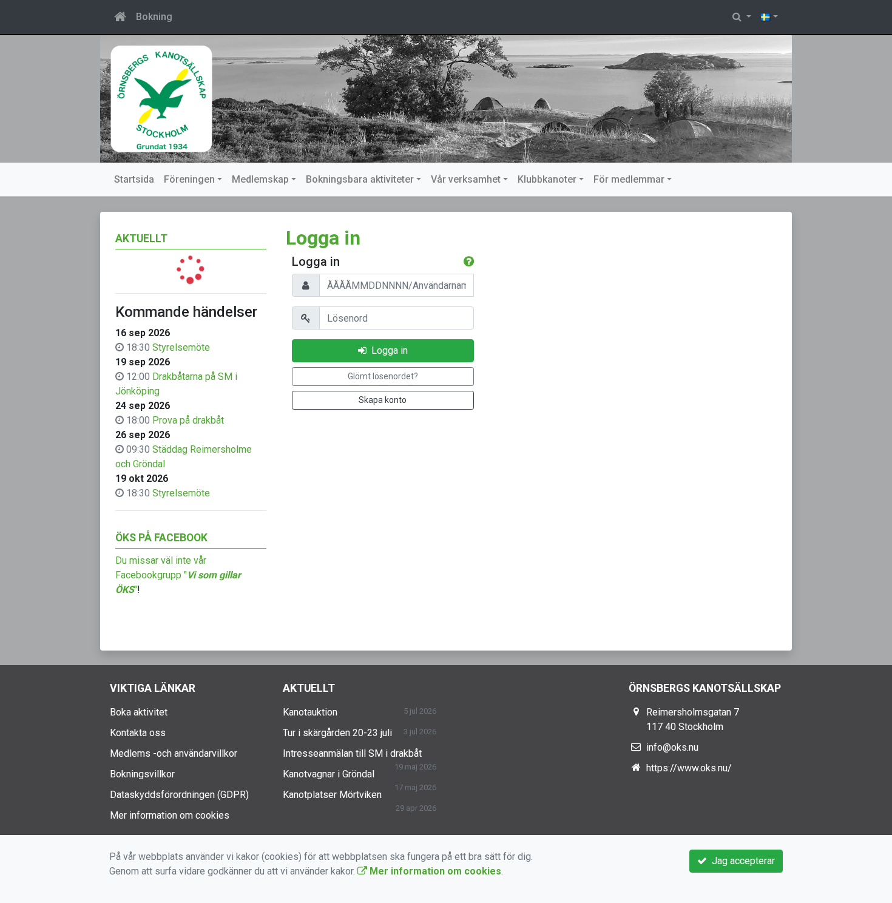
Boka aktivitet (138, 712)
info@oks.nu (672, 747)
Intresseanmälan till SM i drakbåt (352, 753)
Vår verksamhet (466, 179)
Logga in (387, 350)
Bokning (154, 16)
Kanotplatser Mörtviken (332, 794)
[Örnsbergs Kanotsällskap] (446, 99)
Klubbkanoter (547, 179)
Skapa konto (383, 400)
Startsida (134, 179)
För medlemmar (628, 179)
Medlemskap (260, 179)
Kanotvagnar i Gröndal (328, 774)
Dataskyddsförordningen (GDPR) (179, 794)
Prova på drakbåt (188, 420)
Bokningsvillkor (142, 774)
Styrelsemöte (181, 347)
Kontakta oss (138, 733)
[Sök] (742, 17)
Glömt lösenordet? (383, 376)
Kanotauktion (310, 712)
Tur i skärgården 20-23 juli (337, 733)
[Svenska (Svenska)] (769, 17)
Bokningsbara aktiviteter (360, 179)
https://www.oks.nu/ (689, 768)
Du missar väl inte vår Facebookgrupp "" (178, 575)
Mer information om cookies (169, 815)
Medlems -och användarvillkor (173, 753)
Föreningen (189, 179)
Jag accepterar (741, 861)
